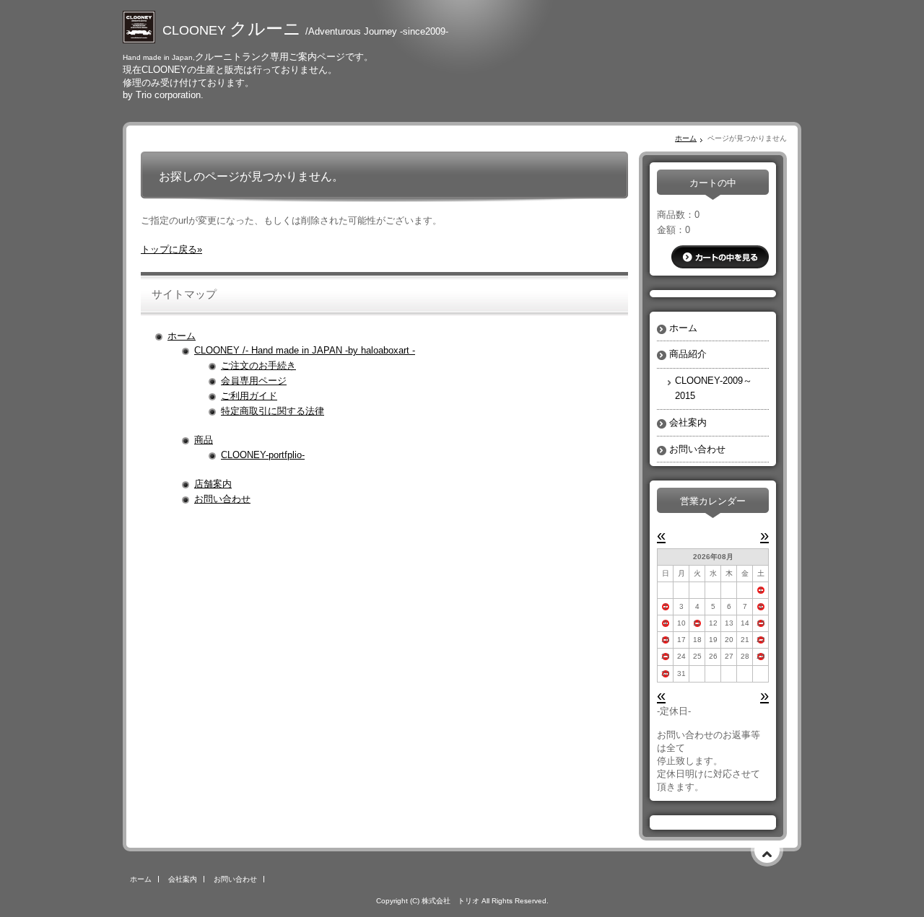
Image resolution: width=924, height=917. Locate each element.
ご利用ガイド (249, 395)
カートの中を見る (720, 256)
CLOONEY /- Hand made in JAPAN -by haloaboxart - (304, 350)
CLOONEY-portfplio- (263, 454)
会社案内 (688, 422)
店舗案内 (213, 483)
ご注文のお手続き (258, 365)
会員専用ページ (254, 380)
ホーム (686, 138)
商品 (203, 439)
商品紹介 (688, 353)
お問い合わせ (222, 498)
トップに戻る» (171, 249)
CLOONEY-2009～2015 (713, 388)
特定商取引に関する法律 (272, 410)
